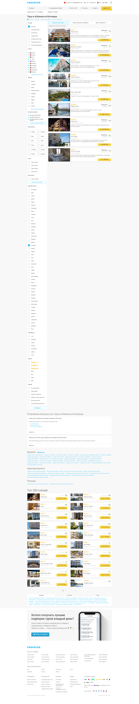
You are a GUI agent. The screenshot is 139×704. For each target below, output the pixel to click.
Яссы (32, 329)
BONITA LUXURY (76, 47)
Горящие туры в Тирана (49, 455)
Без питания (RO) (35, 388)
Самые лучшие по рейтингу (80, 22)
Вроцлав (33, 294)
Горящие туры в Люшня (32, 460)
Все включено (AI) (35, 400)
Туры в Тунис (59, 659)
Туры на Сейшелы (103, 657)
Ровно (32, 211)
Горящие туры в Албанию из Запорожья (36, 473)
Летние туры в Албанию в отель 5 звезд (44, 601)
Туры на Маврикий (103, 654)
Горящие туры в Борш (61, 455)
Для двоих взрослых (35, 117)
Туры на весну (34, 168)
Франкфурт (34, 285)
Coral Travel (33, 348)
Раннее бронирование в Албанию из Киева (99, 473)
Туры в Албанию (78, 604)
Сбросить (38, 408)
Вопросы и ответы (45, 686)
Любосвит (29, 671)
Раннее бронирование (36, 45)
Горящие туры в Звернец (45, 456)
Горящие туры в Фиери (81, 460)
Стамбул (33, 307)
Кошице (33, 310)
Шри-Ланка (34, 69)
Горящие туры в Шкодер (69, 458)
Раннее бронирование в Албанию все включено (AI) (61, 484)
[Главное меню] (111, 2)
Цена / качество (100, 22)
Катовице (33, 245)
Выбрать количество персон (37, 123)
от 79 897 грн (104, 99)
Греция (33, 61)
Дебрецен (33, 325)
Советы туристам (45, 684)
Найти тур (106, 8)
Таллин (33, 230)
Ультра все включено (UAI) (37, 403)
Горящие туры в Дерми (105, 455)
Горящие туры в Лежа (85, 462)
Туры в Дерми (91, 602)
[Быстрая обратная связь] (85, 2)
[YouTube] (103, 691)
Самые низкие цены (58, 22)
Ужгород (33, 214)
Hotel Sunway (75, 77)
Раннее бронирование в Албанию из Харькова (77, 473)
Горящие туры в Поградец (56, 458)
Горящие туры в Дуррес (32, 456)
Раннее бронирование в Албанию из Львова (37, 475)
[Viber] (101, 691)
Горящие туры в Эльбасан (59, 462)
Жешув (33, 248)
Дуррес (33, 81)
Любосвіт (33, 339)
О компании (58, 679)
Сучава (33, 322)
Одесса (33, 202)
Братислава (34, 304)
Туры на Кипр (30, 661)
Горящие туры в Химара (45, 460)
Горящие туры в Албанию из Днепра (56, 473)
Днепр (32, 199)
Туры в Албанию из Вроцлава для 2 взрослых (67, 599)
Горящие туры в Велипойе (95, 458)
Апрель (42, 136)
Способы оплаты (45, 681)
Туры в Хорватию (74, 657)
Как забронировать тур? (47, 679)
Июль (32, 145)
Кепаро (33, 106)
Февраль (43, 131)
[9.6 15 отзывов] (59, 139)
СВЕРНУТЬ (31, 432)
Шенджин (33, 93)
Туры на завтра (35, 179)
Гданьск (33, 316)
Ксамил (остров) (35, 90)
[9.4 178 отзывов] (59, 155)
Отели (97, 595)
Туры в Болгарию (45, 659)
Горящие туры (34, 35)
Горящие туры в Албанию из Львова (73, 471)
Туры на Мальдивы (88, 658)
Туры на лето (34, 171)
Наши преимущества (32, 681)
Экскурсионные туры (36, 39)
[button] (60, 40)
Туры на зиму (34, 165)
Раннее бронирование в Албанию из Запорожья (83, 475)
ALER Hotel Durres (35, 423)
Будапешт (33, 313)
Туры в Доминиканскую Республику (89, 655)
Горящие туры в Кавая (57, 460)
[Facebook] (96, 691)
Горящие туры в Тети (96, 456)
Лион (32, 254)
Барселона (33, 264)
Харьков (33, 205)
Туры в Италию (73, 661)
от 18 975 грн (104, 40)
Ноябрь (33, 154)
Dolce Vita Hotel (76, 92)
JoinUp (32, 342)
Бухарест (33, 298)
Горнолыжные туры (36, 42)
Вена (32, 267)
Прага (32, 260)
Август (42, 145)
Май (32, 140)
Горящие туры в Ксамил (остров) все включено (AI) (67, 601)
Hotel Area (74, 121)
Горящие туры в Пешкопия (72, 462)
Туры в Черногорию (60, 661)
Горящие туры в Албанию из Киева (55, 471)
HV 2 (32, 371)
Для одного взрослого (35, 115)
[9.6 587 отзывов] (59, 80)
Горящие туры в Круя (44, 458)
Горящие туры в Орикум (82, 458)
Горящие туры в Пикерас (45, 462)
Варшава (33, 239)
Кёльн (32, 282)
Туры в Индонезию (60, 657)
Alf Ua (32, 355)
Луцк (32, 217)
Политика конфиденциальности (61, 688)
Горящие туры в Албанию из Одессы (91, 471)
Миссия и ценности (31, 679)
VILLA (32, 377)
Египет (33, 52)
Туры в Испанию (45, 657)
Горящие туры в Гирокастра (94, 460)
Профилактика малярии (47, 688)
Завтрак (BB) (34, 391)
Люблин (33, 291)
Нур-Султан (34, 236)
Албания (34, 72)
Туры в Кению (87, 660)
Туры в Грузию (73, 654)
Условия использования (61, 691)
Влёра (32, 87)
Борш (32, 103)
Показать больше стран (37, 74)
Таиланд (34, 67)
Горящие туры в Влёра (73, 455)
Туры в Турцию (30, 657)
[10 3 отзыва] (59, 50)
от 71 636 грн (104, 159)
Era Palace (74, 136)
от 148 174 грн (104, 114)
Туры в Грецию (44, 654)
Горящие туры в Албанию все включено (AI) (37, 484)
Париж (32, 251)
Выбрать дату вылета (37, 182)
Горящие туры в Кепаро (58, 456)
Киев (32, 192)
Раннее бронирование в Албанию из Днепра (37, 477)
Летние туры (34, 32)
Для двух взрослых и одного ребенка (36, 120)
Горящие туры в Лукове (32, 462)
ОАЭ (33, 57)
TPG (32, 336)
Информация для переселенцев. (60, 685)
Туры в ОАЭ (30, 659)
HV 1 (32, 374)
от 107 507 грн (104, 129)
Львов (32, 195)
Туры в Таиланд (45, 661)
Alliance (33, 351)
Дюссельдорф (34, 276)
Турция (33, 55)
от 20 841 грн (104, 144)
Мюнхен (33, 279)
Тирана (33, 96)
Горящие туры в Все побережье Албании (89, 455)
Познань (33, 288)
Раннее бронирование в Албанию (37, 598)
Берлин (33, 273)
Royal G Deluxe (75, 62)
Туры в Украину (102, 661)
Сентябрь (33, 149)
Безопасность (30, 684)
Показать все (41, 452)
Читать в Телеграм (41, 634)
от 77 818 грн (104, 85)
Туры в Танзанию (103, 659)
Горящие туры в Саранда (71, 456)
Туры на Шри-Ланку (60, 654)
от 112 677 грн (104, 70)
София (32, 270)
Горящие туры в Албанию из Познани (55, 598)
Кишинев (33, 226)
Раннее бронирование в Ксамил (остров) (101, 462)
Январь (33, 131)
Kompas (33, 345)
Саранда (33, 84)
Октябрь (43, 149)
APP (32, 380)
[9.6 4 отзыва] (59, 95)
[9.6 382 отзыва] (59, 124)
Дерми (32, 99)
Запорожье (34, 208)
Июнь (42, 140)
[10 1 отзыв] (59, 35)
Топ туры (41, 595)
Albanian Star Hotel (35, 425)
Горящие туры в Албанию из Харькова (36, 471)
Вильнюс (33, 223)
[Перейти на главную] (34, 647)
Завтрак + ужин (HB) (36, 394)
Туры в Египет (30, 654)
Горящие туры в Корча (69, 460)
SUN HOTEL (74, 32)
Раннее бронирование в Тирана (34, 464)
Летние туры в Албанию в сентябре (88, 601)
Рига (32, 220)
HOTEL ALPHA (75, 151)
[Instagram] (93, 691)
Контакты (58, 681)
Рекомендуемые (74, 681)
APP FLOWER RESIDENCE (36, 426)
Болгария (34, 65)
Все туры (33, 26)
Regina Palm (75, 106)
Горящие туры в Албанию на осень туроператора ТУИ (47, 602)
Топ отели (69, 595)
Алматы (33, 233)
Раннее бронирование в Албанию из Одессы (59, 475)
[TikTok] (106, 691)
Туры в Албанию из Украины (48, 604)
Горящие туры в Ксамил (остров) (35, 455)
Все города (33, 189)
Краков (33, 242)
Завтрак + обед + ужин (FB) (37, 397)
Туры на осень (34, 162)
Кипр (33, 59)
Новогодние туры (35, 29)
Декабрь (43, 154)
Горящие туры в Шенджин (84, 456)
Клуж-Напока (34, 301)
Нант (32, 257)
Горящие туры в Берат (32, 458)
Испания (34, 63)
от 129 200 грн (104, 55)
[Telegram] (98, 691)
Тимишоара (34, 319)
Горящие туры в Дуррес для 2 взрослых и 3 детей (76, 598)
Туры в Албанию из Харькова (86, 599)
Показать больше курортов (37, 109)
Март (32, 136)
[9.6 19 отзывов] (59, 109)
